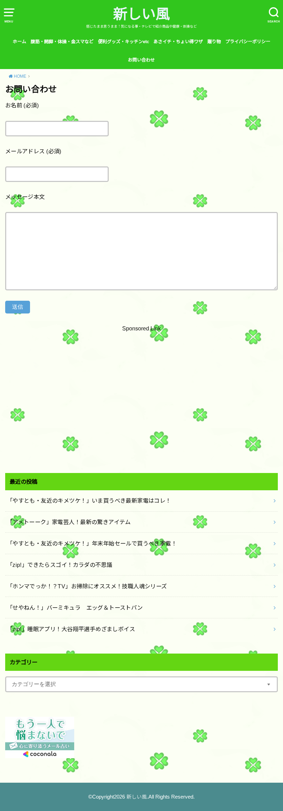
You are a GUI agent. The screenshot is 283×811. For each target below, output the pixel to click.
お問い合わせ (141, 59)
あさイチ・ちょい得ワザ (178, 41)
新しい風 (141, 14)
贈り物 (214, 41)
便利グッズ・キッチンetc (123, 41)
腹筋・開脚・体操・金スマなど (62, 41)
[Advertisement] (141, 401)
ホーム (19, 41)
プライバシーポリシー (247, 41)
